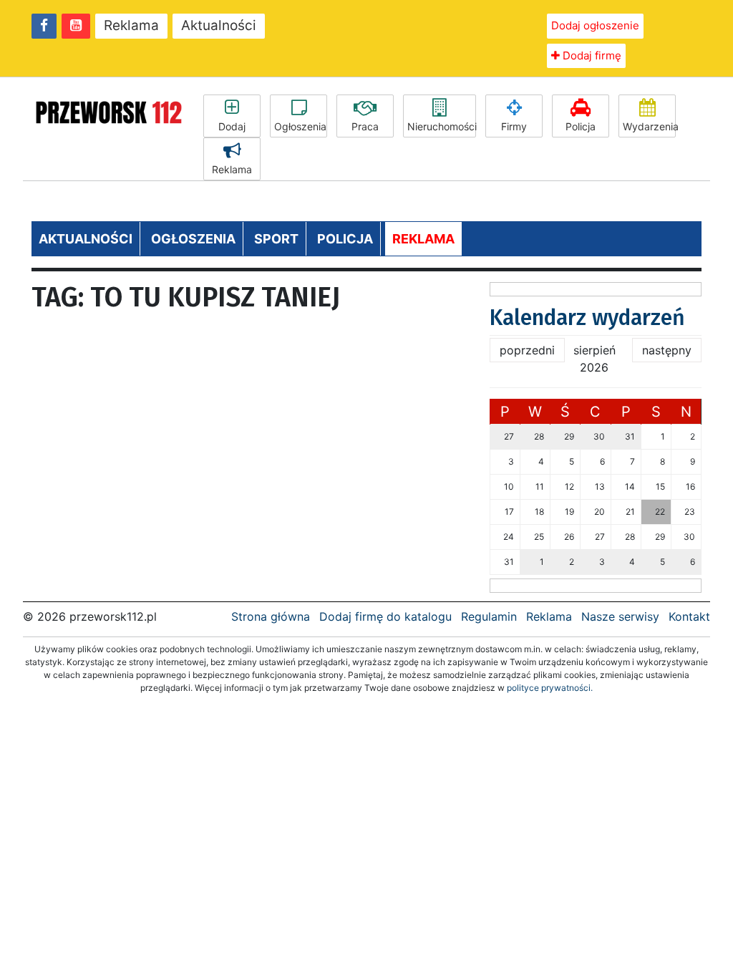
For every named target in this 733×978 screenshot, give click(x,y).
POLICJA (345, 238)
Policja (580, 126)
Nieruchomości (441, 126)
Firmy (514, 126)
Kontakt (689, 616)
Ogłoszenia (300, 126)
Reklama (131, 25)
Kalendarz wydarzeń (587, 318)
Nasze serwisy (620, 616)
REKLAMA (423, 238)
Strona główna (270, 616)
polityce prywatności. (550, 687)
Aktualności (218, 25)
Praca (365, 126)
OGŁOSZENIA (193, 238)
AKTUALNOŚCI (85, 238)
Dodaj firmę (590, 55)
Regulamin (489, 616)
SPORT (276, 238)
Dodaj (232, 126)
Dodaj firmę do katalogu (385, 616)
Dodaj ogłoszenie (595, 25)
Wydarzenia (649, 126)
